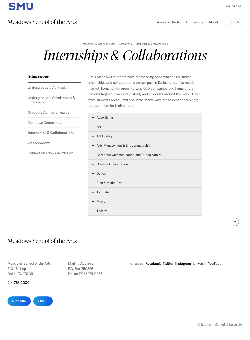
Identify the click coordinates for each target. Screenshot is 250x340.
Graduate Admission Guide (48, 112)
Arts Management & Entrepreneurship (123, 145)
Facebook (153, 263)
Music (100, 201)
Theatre (101, 211)
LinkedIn (199, 263)
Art (98, 127)
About (213, 22)
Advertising (104, 117)
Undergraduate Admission (48, 87)
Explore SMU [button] (234, 6)
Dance (101, 173)
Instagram (183, 263)
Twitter (168, 263)
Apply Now (19, 301)
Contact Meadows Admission (50, 153)
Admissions (194, 22)
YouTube (214, 263)
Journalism (104, 192)
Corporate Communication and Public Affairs (128, 155)
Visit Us (43, 301)
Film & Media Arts (109, 183)
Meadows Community (44, 122)
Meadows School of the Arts (42, 22)
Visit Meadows (39, 143)
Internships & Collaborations (51, 132)
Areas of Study (168, 22)
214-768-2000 (18, 282)
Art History (104, 136)
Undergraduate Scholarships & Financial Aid (51, 99)
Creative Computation (112, 164)
